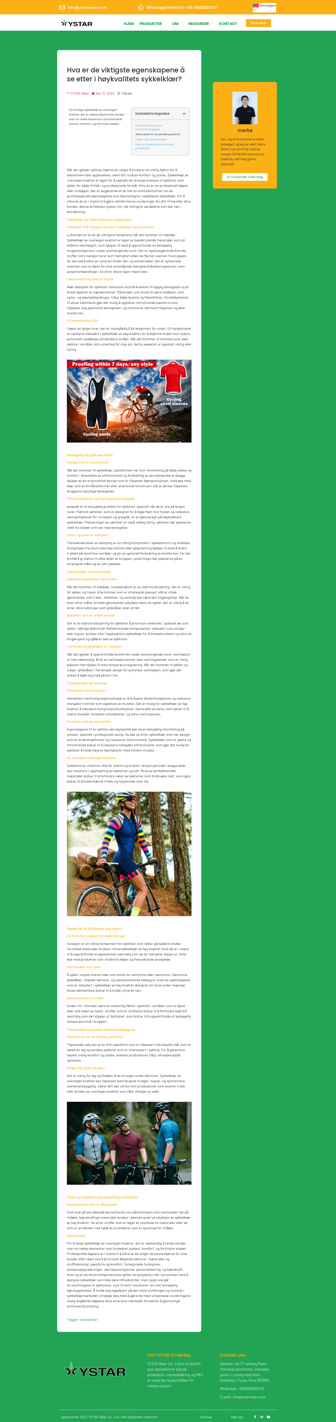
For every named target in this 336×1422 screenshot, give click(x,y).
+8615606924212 (251, 1388)
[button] (184, 113)
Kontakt (228, 23)
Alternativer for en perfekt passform (157, 134)
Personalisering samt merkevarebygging (148, 127)
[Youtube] (268, 1417)
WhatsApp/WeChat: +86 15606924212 (182, 7)
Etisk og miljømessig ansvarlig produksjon (154, 146)
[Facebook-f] (255, 1417)
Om (175, 23)
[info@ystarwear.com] (62, 8)
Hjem (129, 23)
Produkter (151, 23)
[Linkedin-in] (262, 1417)
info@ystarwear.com (87, 7)
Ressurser (198, 23)
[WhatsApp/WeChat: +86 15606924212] (141, 8)
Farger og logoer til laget (151, 139)
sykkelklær (89, 1320)
